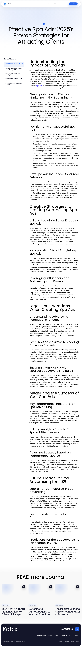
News (50, 636)
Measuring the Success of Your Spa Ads (14, 79)
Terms (72, 641)
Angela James (48, 24)
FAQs (56, 636)
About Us (60, 641)
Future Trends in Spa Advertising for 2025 (14, 84)
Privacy (67, 641)
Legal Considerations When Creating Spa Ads (13, 74)
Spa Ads (39, 86)
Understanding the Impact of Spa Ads (14, 64)
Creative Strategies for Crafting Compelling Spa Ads (14, 69)
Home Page (41, 636)
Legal (77, 641)
